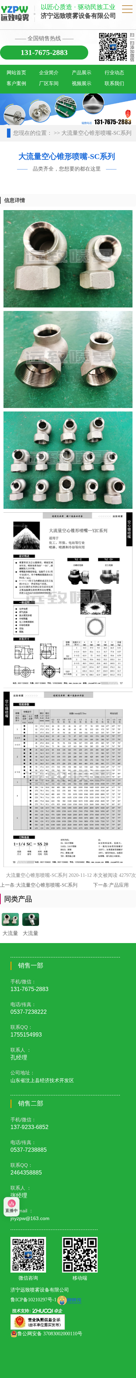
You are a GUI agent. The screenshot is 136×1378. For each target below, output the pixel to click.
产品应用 (119, 885)
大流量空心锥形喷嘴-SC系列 (46, 885)
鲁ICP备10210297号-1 (33, 1299)
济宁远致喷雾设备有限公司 (39, 1290)
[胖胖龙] (69, 1299)
